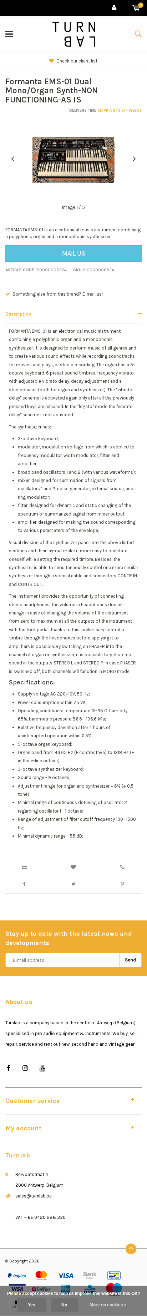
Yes (31, 1304)
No (64, 1304)
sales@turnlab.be (33, 1196)
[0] (136, 8)
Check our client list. (77, 61)
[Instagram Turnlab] (25, 1068)
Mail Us (73, 253)
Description (18, 314)
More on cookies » (108, 1304)
